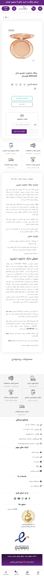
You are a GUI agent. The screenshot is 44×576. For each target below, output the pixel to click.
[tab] (30, 179)
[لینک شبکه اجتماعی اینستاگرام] (16, 84)
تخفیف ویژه (6, 8)
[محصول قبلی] (8, 17)
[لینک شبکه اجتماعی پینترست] (35, 88)
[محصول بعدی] (4, 17)
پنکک (36, 204)
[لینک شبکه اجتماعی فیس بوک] (24, 84)
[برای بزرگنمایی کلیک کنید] (33, 60)
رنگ (35, 125)
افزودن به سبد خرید (19, 131)
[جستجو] (14, 8)
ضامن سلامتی (14, 562)
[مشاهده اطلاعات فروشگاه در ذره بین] (12, 509)
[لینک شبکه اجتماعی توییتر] (20, 84)
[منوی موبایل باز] (40, 8)
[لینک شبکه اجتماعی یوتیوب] (12, 84)
